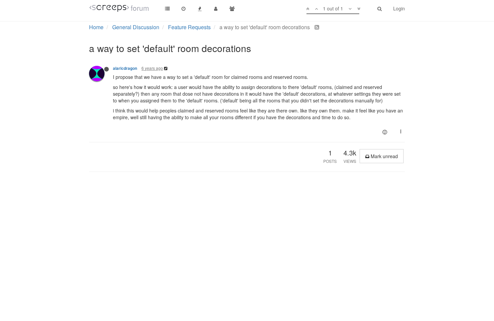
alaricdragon (125, 68)
